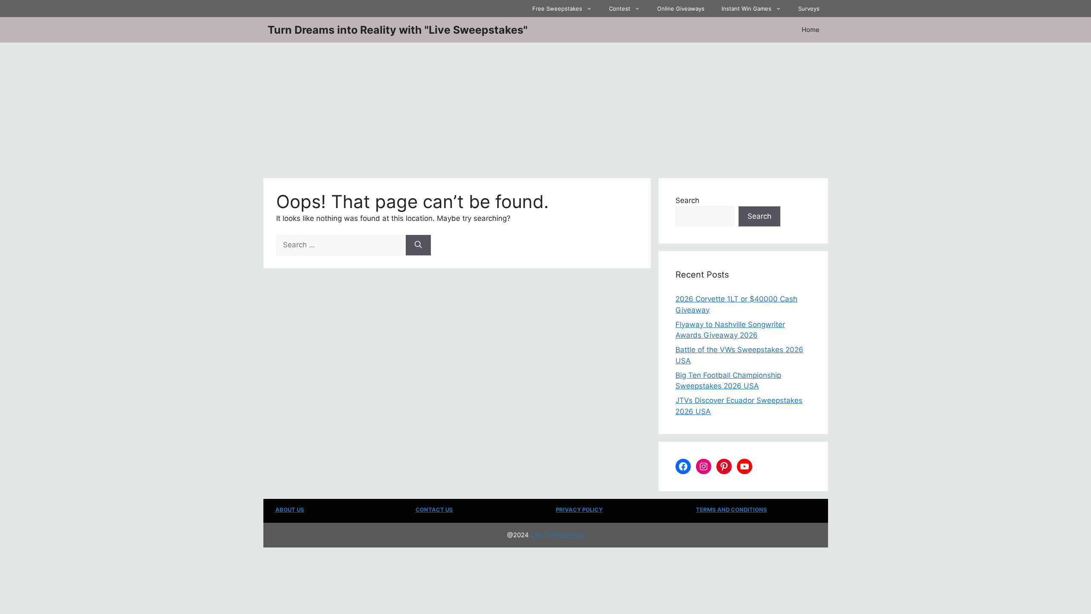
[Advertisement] (545, 106)
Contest (619, 8)
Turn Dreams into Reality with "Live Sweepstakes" (398, 29)
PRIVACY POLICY (579, 509)
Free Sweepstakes (557, 8)
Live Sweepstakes (558, 535)
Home (811, 30)
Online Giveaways (680, 8)
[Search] (418, 245)
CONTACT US (434, 509)
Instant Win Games (746, 8)
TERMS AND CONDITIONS (731, 509)
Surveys (809, 8)
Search (687, 200)
